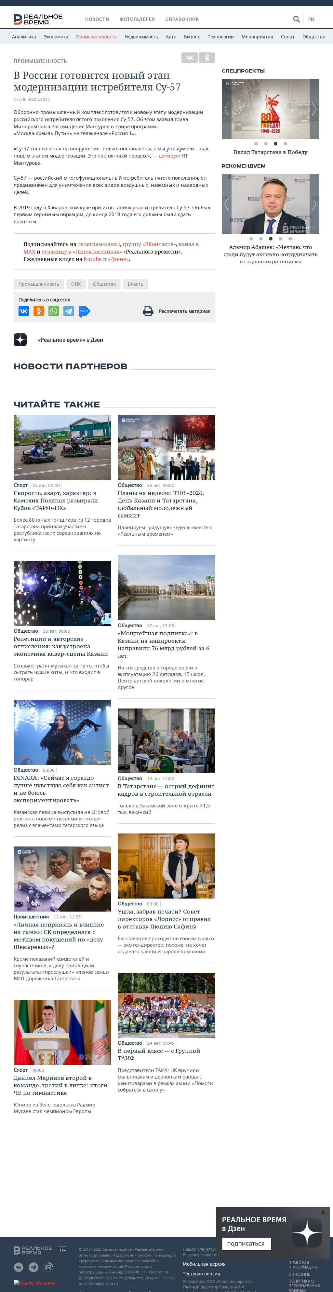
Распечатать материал (184, 311)
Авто (171, 37)
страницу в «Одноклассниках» (82, 251)
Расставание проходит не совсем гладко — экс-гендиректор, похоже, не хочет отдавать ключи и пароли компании (166, 931)
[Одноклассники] (207, 57)
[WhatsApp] (53, 311)
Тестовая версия (201, 1274)
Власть (135, 284)
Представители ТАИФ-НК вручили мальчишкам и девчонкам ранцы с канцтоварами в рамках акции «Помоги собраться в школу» (165, 1070)
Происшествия (32, 916)
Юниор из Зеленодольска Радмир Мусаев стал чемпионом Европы (60, 1094)
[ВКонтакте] (189, 57)
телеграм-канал (99, 244)
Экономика (56, 37)
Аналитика (24, 37)
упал (139, 207)
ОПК (76, 284)
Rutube (93, 258)
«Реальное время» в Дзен (70, 339)
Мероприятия (257, 37)
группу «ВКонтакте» (149, 244)
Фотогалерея (137, 19)
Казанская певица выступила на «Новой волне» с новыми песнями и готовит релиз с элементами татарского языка (62, 801)
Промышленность (96, 37)
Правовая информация (302, 1265)
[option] (270, 109)
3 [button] (275, 144)
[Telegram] (68, 311)
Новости (97, 19)
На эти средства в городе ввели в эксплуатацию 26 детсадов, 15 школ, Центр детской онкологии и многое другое (163, 659)
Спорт (288, 37)
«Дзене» (118, 258)
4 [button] (285, 144)
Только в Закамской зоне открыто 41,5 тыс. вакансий (166, 798)
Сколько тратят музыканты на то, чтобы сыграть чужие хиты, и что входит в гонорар (61, 658)
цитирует (170, 155)
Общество (313, 37)
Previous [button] (227, 109)
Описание (299, 1274)
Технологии (221, 37)
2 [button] (265, 144)
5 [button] (290, 239)
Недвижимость (141, 37)
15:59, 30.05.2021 (32, 99)
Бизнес (192, 37)
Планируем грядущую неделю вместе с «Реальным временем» (165, 513)
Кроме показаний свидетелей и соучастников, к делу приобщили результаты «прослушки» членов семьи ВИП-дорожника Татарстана (61, 951)
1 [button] (256, 144)
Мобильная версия (204, 1264)
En (311, 19)
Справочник (182, 19)
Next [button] (314, 109)
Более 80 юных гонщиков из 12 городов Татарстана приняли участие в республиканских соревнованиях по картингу (62, 516)
